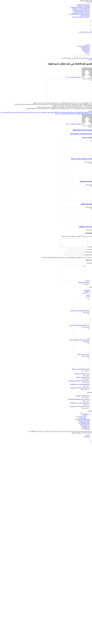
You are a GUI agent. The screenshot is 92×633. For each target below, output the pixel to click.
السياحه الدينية (85, 50)
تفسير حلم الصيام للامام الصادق (84, 113)
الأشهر (87, 295)
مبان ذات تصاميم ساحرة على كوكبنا (81, 159)
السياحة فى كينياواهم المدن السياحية (80, 16)
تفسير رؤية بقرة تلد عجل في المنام (80, 369)
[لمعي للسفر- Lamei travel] (85, 32)
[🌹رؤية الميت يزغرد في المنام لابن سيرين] (81, 338)
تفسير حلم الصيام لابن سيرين (7, 112)
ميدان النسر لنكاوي (86, 204)
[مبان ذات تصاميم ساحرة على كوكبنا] (78, 155)
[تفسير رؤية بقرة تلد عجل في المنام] (81, 367)
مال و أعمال (86, 427)
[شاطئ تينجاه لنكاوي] (78, 178)
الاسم (90, 249)
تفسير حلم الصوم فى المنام (20, 112)
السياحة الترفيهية (85, 47)
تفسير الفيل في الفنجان (83, 354)
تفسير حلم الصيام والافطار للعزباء (68, 113)
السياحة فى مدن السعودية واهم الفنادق (80, 7)
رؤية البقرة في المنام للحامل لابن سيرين (79, 325)
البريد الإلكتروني (88, 252)
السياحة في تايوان (85, 15)
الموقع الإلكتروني (88, 254)
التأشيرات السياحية (84, 420)
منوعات (87, 53)
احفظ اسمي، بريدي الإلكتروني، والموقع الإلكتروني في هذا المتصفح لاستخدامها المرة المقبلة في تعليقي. (66, 257)
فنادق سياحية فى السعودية (82, 4)
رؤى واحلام (57, 113)
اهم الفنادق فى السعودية (83, 6)
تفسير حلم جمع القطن (85, 226)
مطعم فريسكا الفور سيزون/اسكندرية (79, 311)
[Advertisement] (66, 39)
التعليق (90, 246)
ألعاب (85, 415)
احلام (91, 112)
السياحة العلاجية (85, 48)
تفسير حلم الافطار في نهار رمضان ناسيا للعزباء (39, 112)
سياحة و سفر (83, 416)
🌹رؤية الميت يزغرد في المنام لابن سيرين (79, 340)
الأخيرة (87, 296)
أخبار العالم (86, 51)
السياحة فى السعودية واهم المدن (81, 11)
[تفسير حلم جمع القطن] (78, 223)
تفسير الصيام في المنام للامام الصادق (59, 112)
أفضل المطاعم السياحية (83, 46)
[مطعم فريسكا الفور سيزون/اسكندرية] (81, 308)
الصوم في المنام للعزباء (80, 112)
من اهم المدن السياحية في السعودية (80, 10)
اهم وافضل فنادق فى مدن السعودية (80, 8)
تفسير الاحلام (71, 112)
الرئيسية (87, 44)
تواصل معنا (86, 436)
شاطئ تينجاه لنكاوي (86, 181)
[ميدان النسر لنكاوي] (78, 200)
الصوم (87, 112)
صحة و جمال (83, 418)
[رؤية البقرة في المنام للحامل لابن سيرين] (81, 323)
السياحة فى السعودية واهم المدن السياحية (79, 14)
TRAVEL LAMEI (76, 77)
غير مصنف (86, 426)
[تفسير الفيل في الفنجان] (81, 352)
